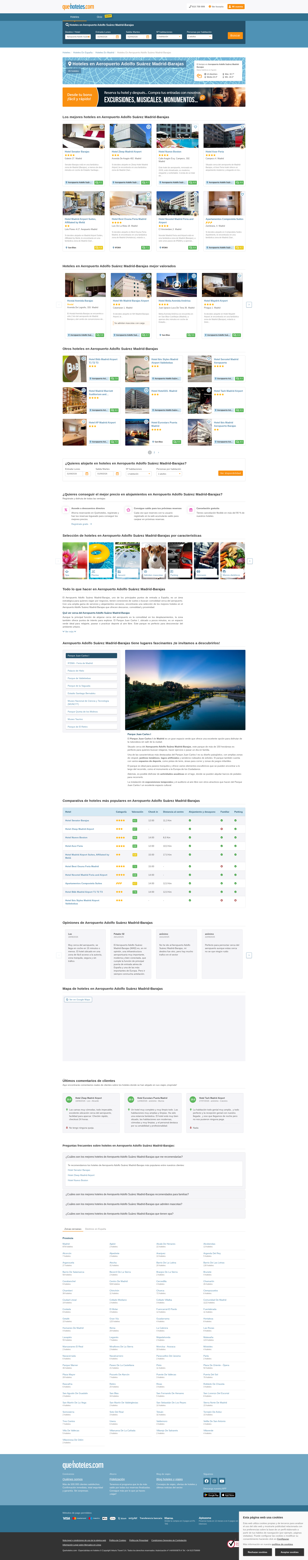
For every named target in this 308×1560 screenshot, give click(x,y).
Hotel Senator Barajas (77, 820)
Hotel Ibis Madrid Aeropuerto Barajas (225, 424)
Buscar (235, 35)
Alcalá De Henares (165, 1244)
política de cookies (282, 1544)
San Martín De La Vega (74, 1402)
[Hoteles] (87, 6)
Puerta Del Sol (210, 1374)
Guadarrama (162, 1318)
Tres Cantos (69, 1421)
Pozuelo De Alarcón (119, 1374)
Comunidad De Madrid (214, 1300)
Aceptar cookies (290, 1552)
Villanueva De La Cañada (122, 1430)
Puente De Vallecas (166, 1374)
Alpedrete (114, 1253)
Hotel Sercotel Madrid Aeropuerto (226, 361)
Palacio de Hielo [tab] (76, 670)
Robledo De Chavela (213, 1384)
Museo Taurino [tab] (75, 719)
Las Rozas (208, 1328)
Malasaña (208, 1337)
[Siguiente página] (158, 452)
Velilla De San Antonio (214, 1421)
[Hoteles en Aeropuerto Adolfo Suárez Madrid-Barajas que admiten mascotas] (153, 560)
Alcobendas (209, 1244)
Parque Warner (70, 1365)
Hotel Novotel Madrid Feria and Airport (86, 875)
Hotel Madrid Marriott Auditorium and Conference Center (101, 393)
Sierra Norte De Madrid (215, 1402)
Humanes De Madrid (73, 1328)
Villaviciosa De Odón (73, 1440)
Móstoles (208, 1346)
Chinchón (114, 1290)
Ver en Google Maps (79, 999)
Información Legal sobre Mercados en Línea (82, 1545)
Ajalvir (113, 1244)
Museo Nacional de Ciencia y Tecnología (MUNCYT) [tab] (89, 702)
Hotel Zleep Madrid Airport (79, 829)
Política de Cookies (117, 1540)
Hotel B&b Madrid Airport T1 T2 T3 (103, 361)
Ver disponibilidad (230, 473)
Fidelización (117, 1479)
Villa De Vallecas (71, 1430)
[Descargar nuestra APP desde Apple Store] (228, 1495)
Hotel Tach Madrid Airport (228, 391)
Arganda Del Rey (212, 1253)
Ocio (99, 17)
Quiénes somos (73, 1479)
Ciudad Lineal (70, 1300)
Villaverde (208, 1430)
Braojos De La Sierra (167, 1272)
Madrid (66, 1244)
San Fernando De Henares (170, 1393)
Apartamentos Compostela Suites (83, 883)
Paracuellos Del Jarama (168, 1356)
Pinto (159, 1365)
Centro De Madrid (119, 1281)
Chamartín (208, 1281)
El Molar (114, 1309)
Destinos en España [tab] (95, 1229)
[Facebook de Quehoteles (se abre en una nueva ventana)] (206, 1481)
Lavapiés (67, 1337)
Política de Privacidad (138, 1540)
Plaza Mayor (69, 1374)
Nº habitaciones (164, 32)
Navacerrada (69, 1356)
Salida (133, 32)
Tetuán (159, 1412)
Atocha (113, 1262)
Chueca (160, 1290)
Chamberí (68, 1290)
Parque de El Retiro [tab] (78, 726)
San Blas (114, 1393)
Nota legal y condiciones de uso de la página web (84, 1540)
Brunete (207, 1272)
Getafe (66, 1318)
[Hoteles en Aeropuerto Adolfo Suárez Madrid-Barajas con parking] (180, 560)
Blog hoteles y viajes (169, 1479)
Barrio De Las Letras (213, 1262)
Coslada (67, 1309)
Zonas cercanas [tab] (72, 1229)
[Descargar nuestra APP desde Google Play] (211, 1495)
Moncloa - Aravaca (165, 1346)
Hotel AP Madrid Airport (102, 422)
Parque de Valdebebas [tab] (79, 678)
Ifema (112, 1328)
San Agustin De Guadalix (75, 1393)
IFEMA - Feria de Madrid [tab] (80, 663)
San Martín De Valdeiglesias (124, 1402)
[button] (236, 6)
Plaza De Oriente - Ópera (216, 1365)
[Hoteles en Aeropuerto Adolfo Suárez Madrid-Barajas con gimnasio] (206, 560)
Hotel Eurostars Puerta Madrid (164, 424)
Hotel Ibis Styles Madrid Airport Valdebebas (164, 361)
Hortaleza (208, 1318)
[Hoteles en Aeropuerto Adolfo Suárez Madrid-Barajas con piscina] (101, 560)
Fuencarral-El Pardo (166, 1309)
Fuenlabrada (209, 1309)
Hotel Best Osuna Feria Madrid (82, 866)
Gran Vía (114, 1318)
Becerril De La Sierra (120, 1272)
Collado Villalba (164, 1300)
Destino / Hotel (72, 32)
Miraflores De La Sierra (121, 1346)
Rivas (159, 1384)
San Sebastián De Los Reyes (171, 1402)
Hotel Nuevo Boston (76, 837)
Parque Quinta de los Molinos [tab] (83, 711)
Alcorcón (67, 1253)
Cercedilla (161, 1281)
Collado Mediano (118, 1300)
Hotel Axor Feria (74, 846)
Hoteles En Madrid (104, 52)
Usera (113, 1421)
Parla (206, 1356)
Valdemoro (161, 1421)
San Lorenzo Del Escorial (216, 1393)
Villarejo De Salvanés (167, 1430)
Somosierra (68, 1412)
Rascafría (67, 1384)
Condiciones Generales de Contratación (169, 1540)
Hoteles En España (83, 52)
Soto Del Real (117, 1412)
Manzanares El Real (73, 1346)
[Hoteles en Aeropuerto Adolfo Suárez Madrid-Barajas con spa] (75, 560)
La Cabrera (162, 1328)
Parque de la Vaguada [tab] (79, 686)
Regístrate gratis (79, 524)
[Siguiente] (249, 305)
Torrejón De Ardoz (212, 1412)
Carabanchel (69, 1281)
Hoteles (66, 52)
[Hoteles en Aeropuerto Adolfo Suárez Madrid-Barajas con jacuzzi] (127, 560)
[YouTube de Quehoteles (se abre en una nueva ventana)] (222, 1481)
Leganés (114, 1337)
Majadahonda (163, 1337)
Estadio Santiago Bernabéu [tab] (81, 693)
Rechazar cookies (257, 1552)
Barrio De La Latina (166, 1262)
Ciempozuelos (210, 1290)
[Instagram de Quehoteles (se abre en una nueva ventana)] (214, 1481)
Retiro (113, 1384)
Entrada (103, 32)
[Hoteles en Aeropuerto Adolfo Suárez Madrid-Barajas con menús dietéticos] (232, 560)
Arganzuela (68, 1262)
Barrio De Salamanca (73, 1272)
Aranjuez (160, 1253)
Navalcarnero (116, 1356)
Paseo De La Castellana (122, 1365)
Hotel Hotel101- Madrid (164, 391)
